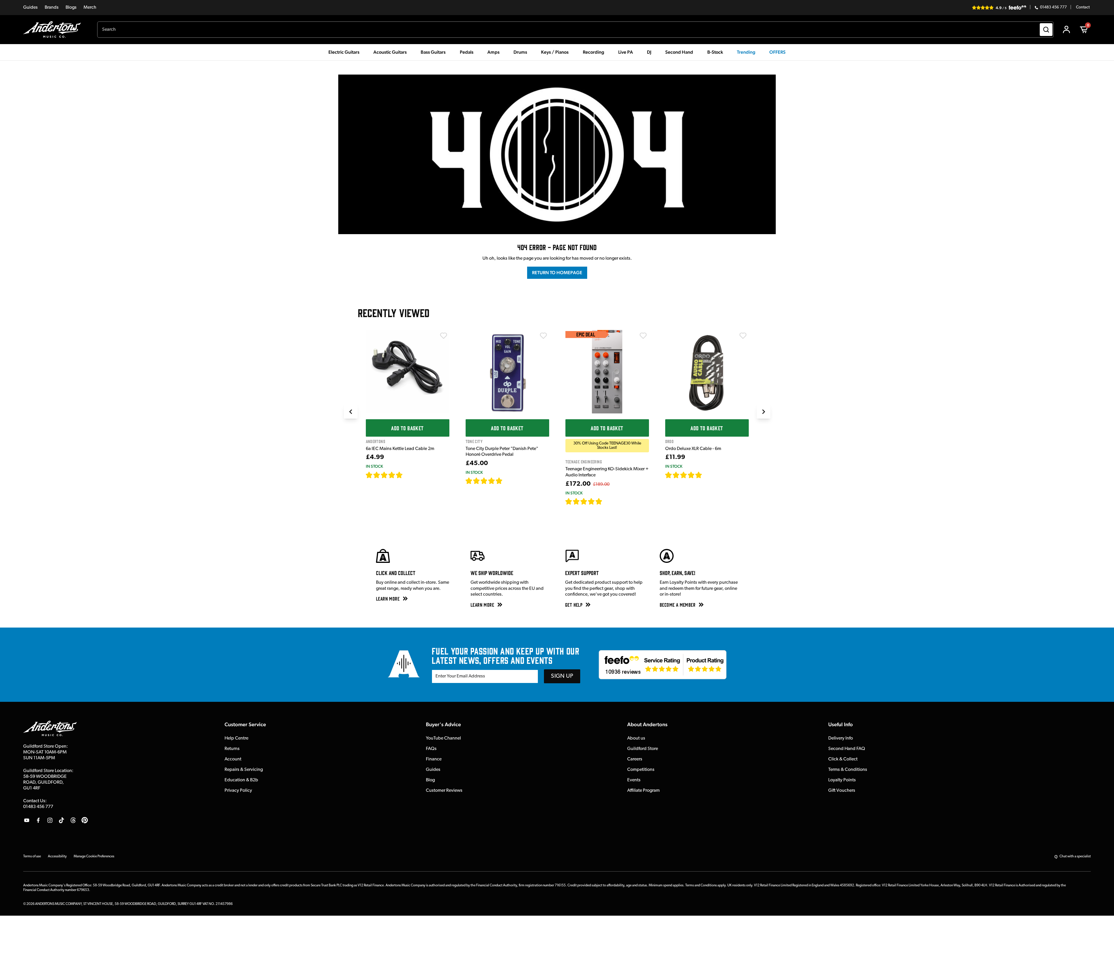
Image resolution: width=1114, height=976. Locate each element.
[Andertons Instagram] (49, 820)
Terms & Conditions (847, 769)
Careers (634, 759)
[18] (707, 475)
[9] (606, 501)
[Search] (1046, 29)
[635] (409, 475)
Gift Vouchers (841, 790)
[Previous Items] (351, 412)
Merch (90, 7)
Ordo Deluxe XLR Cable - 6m (693, 449)
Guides (30, 7)
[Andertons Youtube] (26, 820)
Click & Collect (843, 759)
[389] (509, 480)
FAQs (431, 749)
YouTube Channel (443, 738)
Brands (52, 7)
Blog (430, 780)
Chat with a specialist (1075, 856)
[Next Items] (764, 412)
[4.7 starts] (384, 474)
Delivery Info (840, 738)
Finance (434, 759)
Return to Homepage (557, 272)
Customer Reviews (444, 790)
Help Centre (236, 738)
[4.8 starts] (484, 480)
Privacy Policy (238, 790)
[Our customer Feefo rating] (662, 664)
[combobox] (575, 29)
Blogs (71, 7)
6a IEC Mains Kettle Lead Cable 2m (400, 449)
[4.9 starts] (584, 501)
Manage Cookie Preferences (94, 856)
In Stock (374, 466)
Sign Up (562, 676)
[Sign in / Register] (1066, 29)
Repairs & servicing (244, 769)
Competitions (640, 769)
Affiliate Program (643, 790)
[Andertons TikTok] (61, 820)
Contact (1083, 8)
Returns (232, 749)
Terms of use (32, 856)
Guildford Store (642, 749)
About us (636, 738)
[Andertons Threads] (73, 820)
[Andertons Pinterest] (84, 820)
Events (634, 780)
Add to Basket (407, 428)
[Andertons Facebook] (38, 820)
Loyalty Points (842, 780)
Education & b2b (241, 780)
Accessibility (57, 856)
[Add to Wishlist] (443, 335)
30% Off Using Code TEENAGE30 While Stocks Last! (607, 445)
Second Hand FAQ (846, 749)
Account (233, 759)
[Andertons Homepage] (54, 29)
